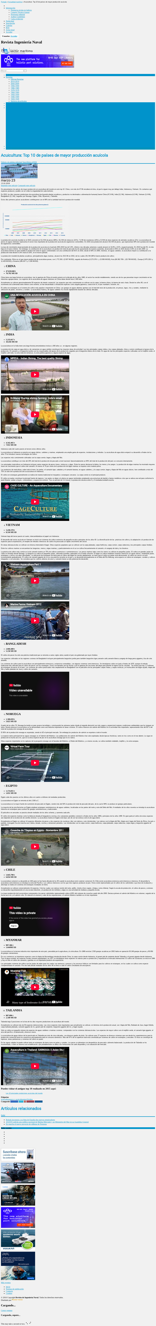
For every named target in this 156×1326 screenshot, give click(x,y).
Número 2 (14, 129)
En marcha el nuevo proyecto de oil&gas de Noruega (26, 1124)
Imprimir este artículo (9, 185)
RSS (7, 28)
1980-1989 (15, 88)
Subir (3, 1115)
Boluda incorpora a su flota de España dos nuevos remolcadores (30, 1120)
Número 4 (14, 118)
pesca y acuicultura (16, 1099)
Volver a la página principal (11, 162)
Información (15, 144)
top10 (26, 1099)
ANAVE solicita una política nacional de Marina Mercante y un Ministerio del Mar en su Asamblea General (47, 1122)
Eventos (9, 148)
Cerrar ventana (6, 1310)
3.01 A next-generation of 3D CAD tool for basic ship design (38, 125)
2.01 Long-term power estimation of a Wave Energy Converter (39, 131)
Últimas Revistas (17, 79)
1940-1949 (15, 97)
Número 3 (14, 123)
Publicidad (10, 21)
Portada (3, 2)
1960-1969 (15, 92)
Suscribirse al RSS (30, 162)
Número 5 (14, 114)
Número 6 (14, 110)
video (30, 1099)
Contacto (9, 1291)
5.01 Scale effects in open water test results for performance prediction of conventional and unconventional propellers (61, 116)
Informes (9, 106)
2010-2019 (15, 81)
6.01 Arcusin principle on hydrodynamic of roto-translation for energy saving (45, 112)
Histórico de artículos (19, 101)
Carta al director (17, 19)
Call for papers (16, 140)
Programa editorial (18, 14)
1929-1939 (15, 99)
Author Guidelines (18, 17)
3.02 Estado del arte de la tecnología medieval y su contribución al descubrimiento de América (51, 127)
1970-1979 (15, 90)
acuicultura (5, 1099)
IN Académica (11, 108)
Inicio (8, 1287)
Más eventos (6, 1283)
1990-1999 (15, 86)
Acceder (9, 32)
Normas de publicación (19, 142)
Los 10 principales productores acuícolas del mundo (24, 1093)
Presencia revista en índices (21, 10)
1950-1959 (15, 95)
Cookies (9, 1293)
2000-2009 (15, 84)
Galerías (9, 25)
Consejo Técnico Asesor (20, 12)
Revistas (9, 77)
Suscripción (10, 23)
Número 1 (14, 133)
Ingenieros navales (13, 146)
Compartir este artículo (26, 185)
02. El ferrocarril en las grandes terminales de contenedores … (39, 138)
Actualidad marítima (15, 2)
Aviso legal (10, 30)
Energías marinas (12, 103)
